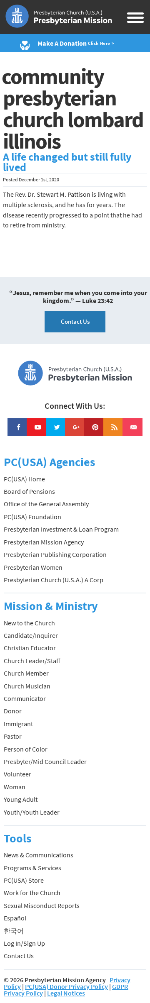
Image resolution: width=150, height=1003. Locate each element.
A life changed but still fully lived (67, 162)
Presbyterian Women (33, 567)
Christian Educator (30, 648)
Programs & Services (32, 868)
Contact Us (75, 321)
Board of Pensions (29, 491)
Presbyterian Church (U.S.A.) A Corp (53, 580)
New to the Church (29, 623)
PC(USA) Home (24, 479)
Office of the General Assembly (46, 504)
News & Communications (38, 855)
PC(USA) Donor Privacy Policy (66, 986)
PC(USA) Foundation (32, 516)
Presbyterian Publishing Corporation (55, 554)
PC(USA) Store (24, 880)
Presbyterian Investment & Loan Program (61, 529)
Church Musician (27, 686)
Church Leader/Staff (32, 660)
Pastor (13, 736)
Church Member (26, 673)
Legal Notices (66, 993)
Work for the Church (32, 892)
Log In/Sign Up (24, 943)
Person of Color (26, 749)
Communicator (25, 698)
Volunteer (17, 774)
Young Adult (21, 799)
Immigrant (18, 724)
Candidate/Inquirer (31, 635)
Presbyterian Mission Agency (44, 542)
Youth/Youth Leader (32, 812)
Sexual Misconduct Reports (42, 905)
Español (15, 918)
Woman (14, 787)
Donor (13, 711)
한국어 (14, 931)
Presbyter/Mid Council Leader (45, 761)
